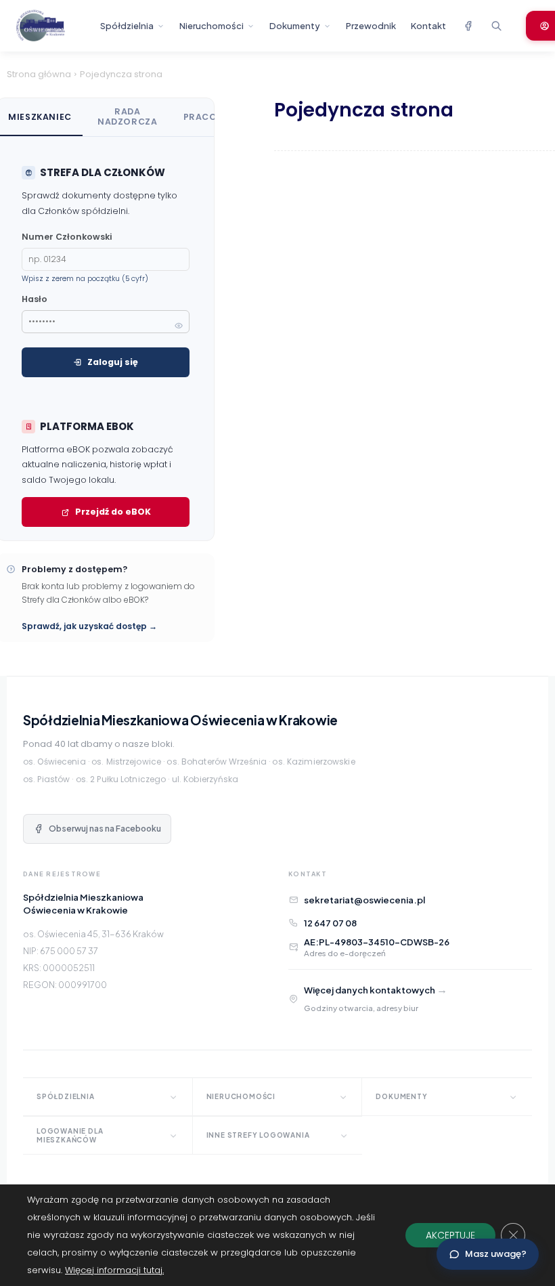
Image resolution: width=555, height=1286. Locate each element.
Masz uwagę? (496, 1253)
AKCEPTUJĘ (450, 1235)
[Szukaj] (496, 26)
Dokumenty (294, 25)
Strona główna (39, 74)
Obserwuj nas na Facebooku (105, 828)
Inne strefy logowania (258, 1135)
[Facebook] (468, 26)
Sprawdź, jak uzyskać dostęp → (89, 626)
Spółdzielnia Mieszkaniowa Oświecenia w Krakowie (180, 720)
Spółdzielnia (127, 25)
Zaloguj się (112, 362)
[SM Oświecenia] (52, 25)
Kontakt (428, 25)
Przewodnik (371, 25)
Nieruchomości (211, 25)
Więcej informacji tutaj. (114, 1270)
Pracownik (213, 117)
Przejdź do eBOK (113, 511)
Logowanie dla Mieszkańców (70, 1135)
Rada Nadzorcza (127, 116)
